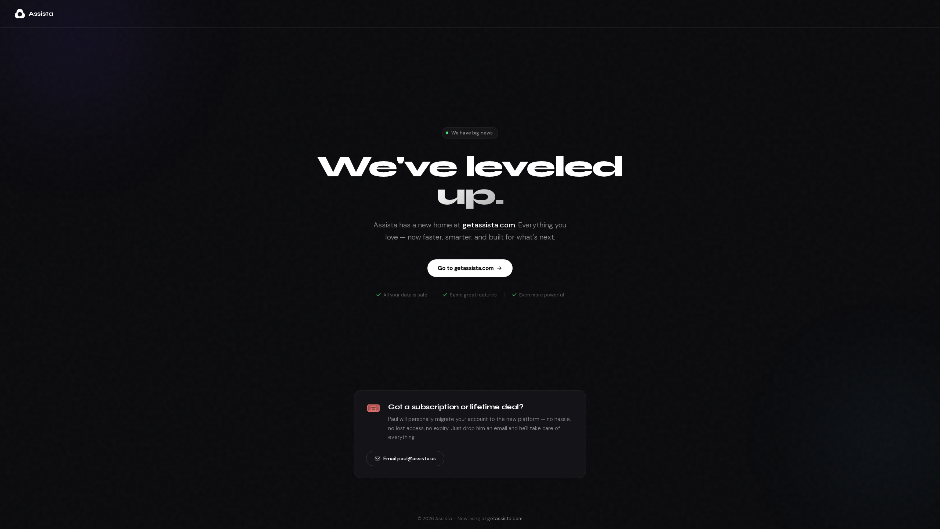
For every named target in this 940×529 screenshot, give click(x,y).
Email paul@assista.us (409, 458)
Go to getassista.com (465, 268)
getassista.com (488, 225)
